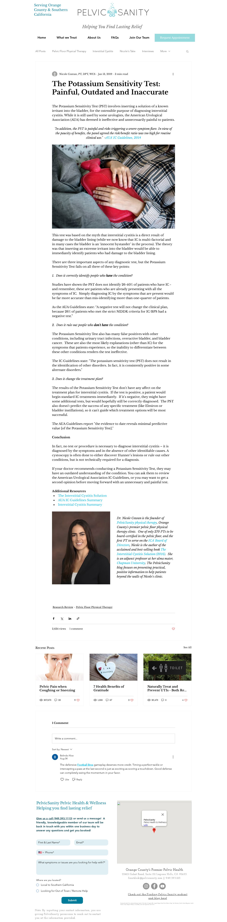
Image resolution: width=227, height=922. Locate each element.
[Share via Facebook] (53, 618)
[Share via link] (78, 618)
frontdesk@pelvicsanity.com (145, 878)
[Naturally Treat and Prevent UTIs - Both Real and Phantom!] (167, 667)
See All (187, 647)
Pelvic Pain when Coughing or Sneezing (57, 688)
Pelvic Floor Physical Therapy (69, 51)
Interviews (148, 51)
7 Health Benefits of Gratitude (109, 688)
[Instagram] (146, 886)
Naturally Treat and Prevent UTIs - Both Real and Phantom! (167, 688)
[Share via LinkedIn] (69, 618)
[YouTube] (162, 886)
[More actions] (173, 74)
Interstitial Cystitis (103, 51)
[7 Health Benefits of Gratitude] (114, 667)
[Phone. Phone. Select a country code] (41, 852)
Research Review (63, 607)
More (163, 51)
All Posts (40, 51)
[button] (94, 37)
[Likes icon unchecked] (62, 779)
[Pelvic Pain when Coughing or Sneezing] (60, 667)
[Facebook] (154, 886)
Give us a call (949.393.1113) (54, 818)
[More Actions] (173, 757)
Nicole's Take (127, 51)
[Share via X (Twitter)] (61, 618)
